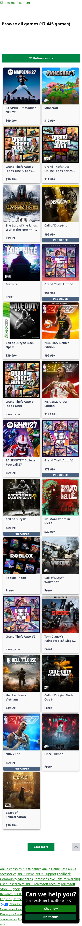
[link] (21, 96)
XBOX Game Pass (54, 868)
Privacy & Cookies (13, 914)
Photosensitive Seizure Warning (57, 879)
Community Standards (16, 879)
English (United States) (16, 899)
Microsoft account (47, 884)
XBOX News (25, 873)
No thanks (50, 917)
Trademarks (8, 919)
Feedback (64, 873)
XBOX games (31, 868)
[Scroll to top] (76, 847)
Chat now (51, 908)
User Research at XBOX (17, 884)
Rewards (6, 894)
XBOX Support (45, 873)
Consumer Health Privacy (18, 909)
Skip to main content (15, 2)
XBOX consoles (11, 868)
